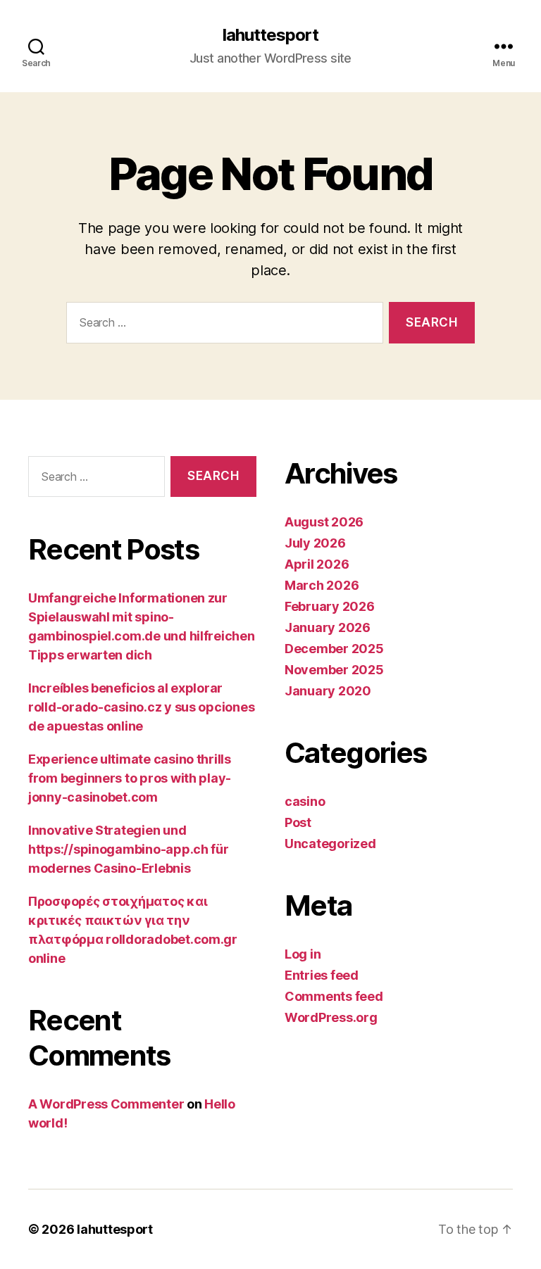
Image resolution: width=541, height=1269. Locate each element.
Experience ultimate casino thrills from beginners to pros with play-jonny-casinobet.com (129, 778)
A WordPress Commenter (106, 1104)
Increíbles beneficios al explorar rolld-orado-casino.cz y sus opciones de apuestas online (141, 707)
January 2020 (328, 690)
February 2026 (330, 606)
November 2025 (334, 669)
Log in (303, 954)
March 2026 (322, 585)
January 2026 (328, 627)
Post (298, 822)
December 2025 (334, 648)
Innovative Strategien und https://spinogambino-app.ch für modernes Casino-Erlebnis (128, 849)
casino (305, 801)
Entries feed (322, 975)
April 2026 (317, 564)
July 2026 (315, 543)
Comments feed (334, 996)
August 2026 (324, 521)
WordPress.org (331, 1017)
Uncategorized (330, 843)
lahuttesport (270, 35)
